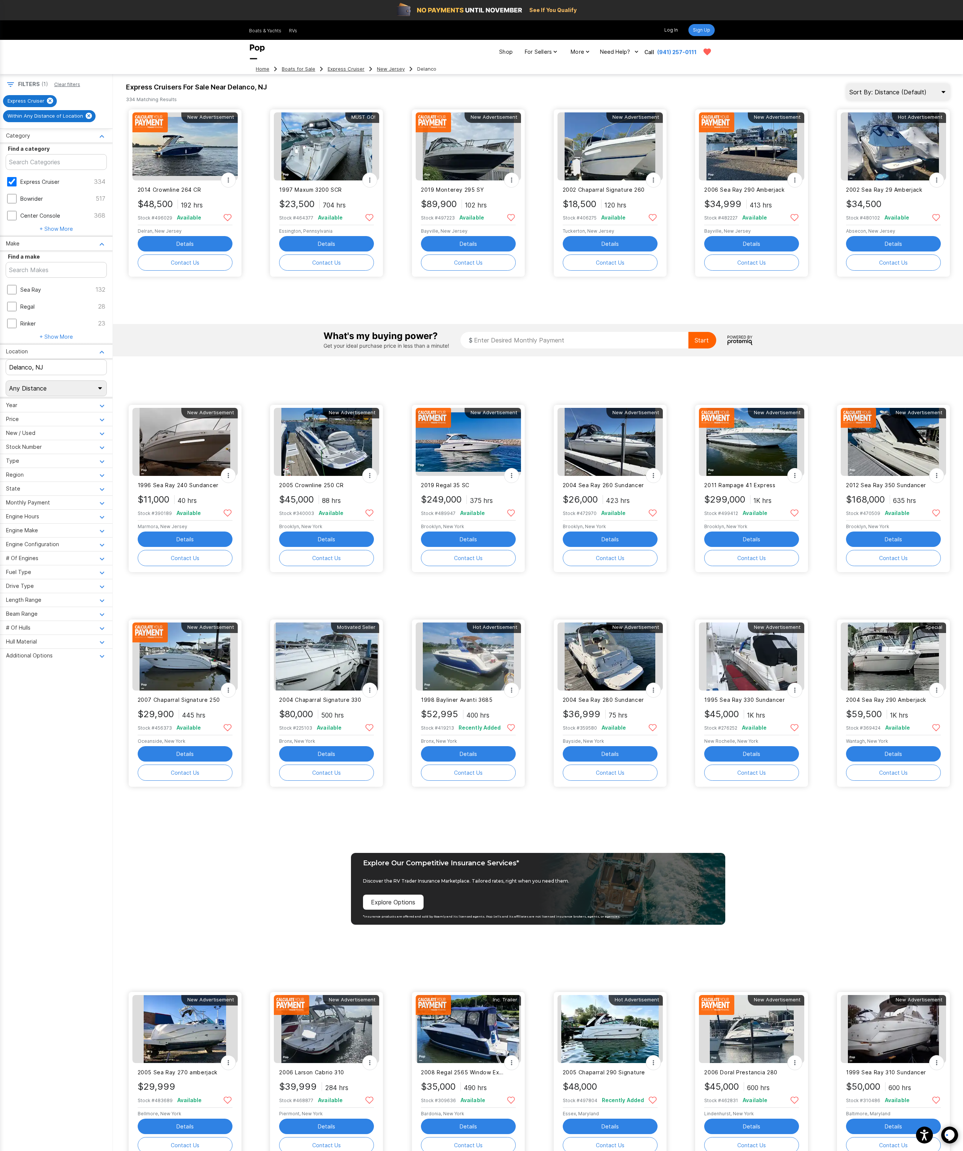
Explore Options (393, 902)
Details (185, 244)
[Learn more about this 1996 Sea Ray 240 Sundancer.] (185, 442)
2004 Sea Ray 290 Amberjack (886, 700)
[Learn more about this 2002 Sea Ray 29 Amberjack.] (893, 146)
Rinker (28, 323)
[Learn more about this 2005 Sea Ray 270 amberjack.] (185, 1029)
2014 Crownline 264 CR (169, 189)
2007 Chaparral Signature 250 (179, 700)
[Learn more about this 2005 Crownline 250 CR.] (326, 442)
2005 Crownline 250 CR (311, 485)
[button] (924, 1135)
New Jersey (391, 69)
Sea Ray (30, 289)
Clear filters (67, 84)
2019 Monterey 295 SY (452, 189)
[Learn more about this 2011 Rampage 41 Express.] (751, 442)
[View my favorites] (707, 51)
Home (262, 69)
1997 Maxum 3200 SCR (310, 189)
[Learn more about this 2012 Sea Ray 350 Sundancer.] (893, 442)
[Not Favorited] (227, 217)
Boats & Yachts (265, 30)
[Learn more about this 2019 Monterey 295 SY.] (468, 146)
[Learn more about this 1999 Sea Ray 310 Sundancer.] (893, 1029)
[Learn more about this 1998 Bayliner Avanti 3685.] (468, 656)
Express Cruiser (346, 69)
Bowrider (31, 198)
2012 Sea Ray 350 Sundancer (886, 485)
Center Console (40, 215)
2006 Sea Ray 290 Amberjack (744, 189)
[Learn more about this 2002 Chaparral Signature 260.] (610, 146)
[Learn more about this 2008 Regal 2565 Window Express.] (468, 1029)
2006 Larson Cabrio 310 (311, 1072)
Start (701, 340)
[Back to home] (257, 52)
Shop (506, 51)
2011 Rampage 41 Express (739, 485)
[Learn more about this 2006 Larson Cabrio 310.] (326, 1029)
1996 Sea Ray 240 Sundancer (178, 485)
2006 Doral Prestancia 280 (741, 1072)
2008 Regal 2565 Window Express (463, 1072)
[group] (30, 101)
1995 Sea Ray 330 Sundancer (744, 700)
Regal (27, 306)
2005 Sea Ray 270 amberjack (177, 1072)
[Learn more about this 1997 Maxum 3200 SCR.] (326, 146)
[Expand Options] (228, 180)
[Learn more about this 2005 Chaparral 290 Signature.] (610, 1029)
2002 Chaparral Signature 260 (604, 189)
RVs (293, 30)
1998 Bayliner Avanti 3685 (457, 700)
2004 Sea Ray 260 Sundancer (603, 485)
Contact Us (185, 262)
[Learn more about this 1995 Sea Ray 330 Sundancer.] (751, 656)
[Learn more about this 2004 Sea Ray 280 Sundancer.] (610, 656)
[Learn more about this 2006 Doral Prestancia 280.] (751, 1029)
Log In (671, 30)
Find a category (29, 148)
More (577, 51)
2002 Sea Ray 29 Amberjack (884, 189)
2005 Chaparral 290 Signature (604, 1072)
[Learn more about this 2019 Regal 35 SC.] (468, 442)
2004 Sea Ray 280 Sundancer (603, 700)
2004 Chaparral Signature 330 (320, 700)
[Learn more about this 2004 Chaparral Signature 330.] (326, 656)
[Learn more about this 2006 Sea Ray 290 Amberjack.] (751, 146)
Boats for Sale (298, 69)
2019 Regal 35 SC (445, 485)
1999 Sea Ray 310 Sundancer (886, 1072)
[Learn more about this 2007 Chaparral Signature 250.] (185, 656)
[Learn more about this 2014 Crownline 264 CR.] (185, 146)
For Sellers (538, 51)
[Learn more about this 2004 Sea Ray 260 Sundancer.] (610, 442)
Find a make (24, 256)
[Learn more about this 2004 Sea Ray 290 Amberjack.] (893, 656)
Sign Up (701, 30)
